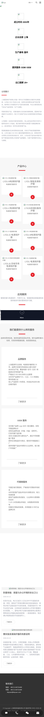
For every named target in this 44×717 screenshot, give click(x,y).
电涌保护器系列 (11, 184)
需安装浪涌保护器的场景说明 (16, 634)
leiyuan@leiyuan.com (14, 692)
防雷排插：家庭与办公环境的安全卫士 (20, 593)
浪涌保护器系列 (32, 187)
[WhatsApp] (27, 712)
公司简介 (5, 92)
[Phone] (16, 712)
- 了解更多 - (9, 622)
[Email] (37, 712)
